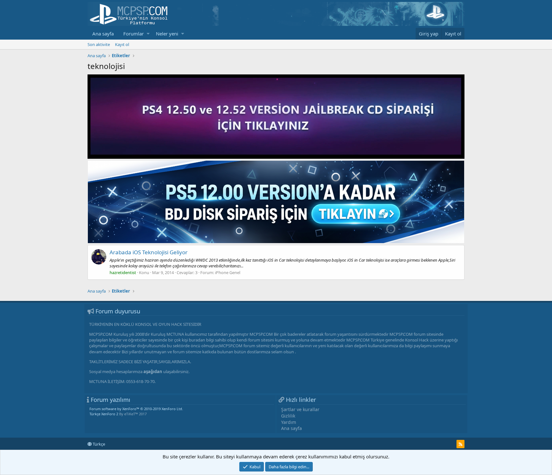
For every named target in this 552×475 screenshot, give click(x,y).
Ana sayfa (103, 33)
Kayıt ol (122, 44)
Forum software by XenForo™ (136, 408)
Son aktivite (99, 44)
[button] (148, 34)
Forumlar (133, 33)
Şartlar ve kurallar (300, 409)
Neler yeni (167, 33)
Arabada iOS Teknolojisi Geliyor (149, 252)
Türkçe (98, 444)
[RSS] (460, 444)
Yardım (288, 422)
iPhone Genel (227, 272)
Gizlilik (288, 416)
